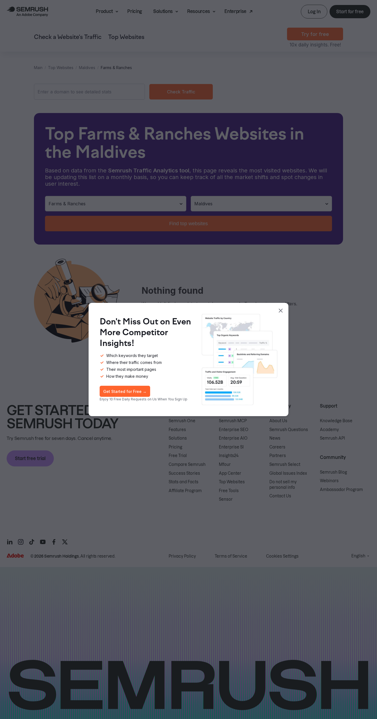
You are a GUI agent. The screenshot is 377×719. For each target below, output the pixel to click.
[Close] (280, 310)
